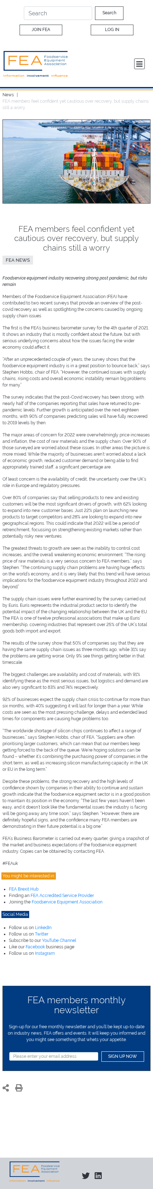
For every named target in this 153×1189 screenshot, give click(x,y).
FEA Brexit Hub (23, 889)
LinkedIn (43, 927)
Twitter (41, 934)
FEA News (18, 260)
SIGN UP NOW (122, 1056)
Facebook (35, 946)
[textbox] (53, 1056)
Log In (112, 29)
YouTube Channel (59, 940)
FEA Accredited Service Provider (62, 895)
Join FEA (41, 29)
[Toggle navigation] (139, 64)
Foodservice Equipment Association (67, 902)
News (8, 94)
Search (109, 12)
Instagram (45, 953)
